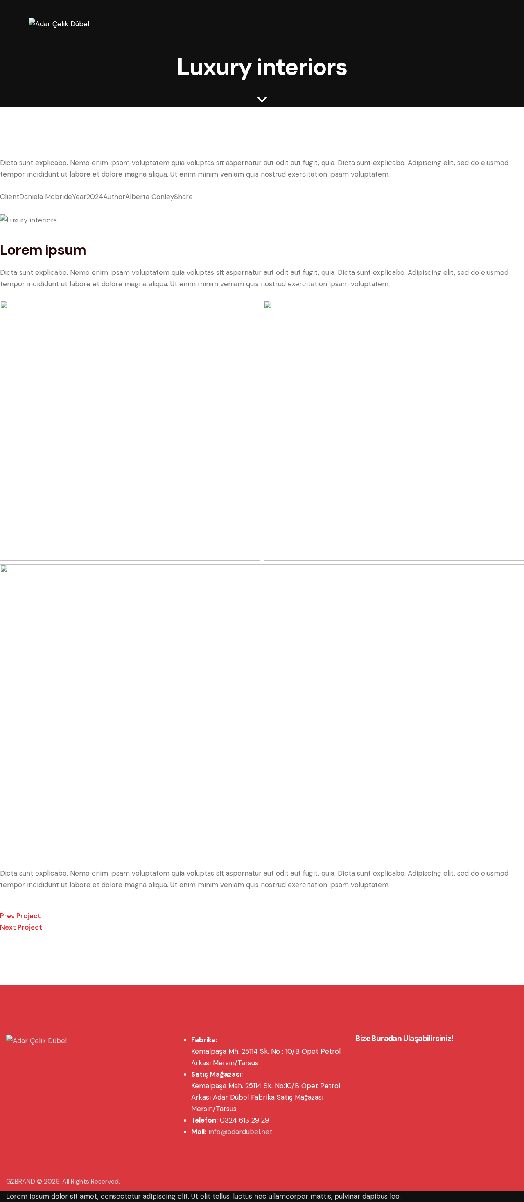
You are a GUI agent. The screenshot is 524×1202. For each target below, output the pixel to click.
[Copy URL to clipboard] (28, 208)
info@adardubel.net (240, 1131)
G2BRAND (20, 1181)
